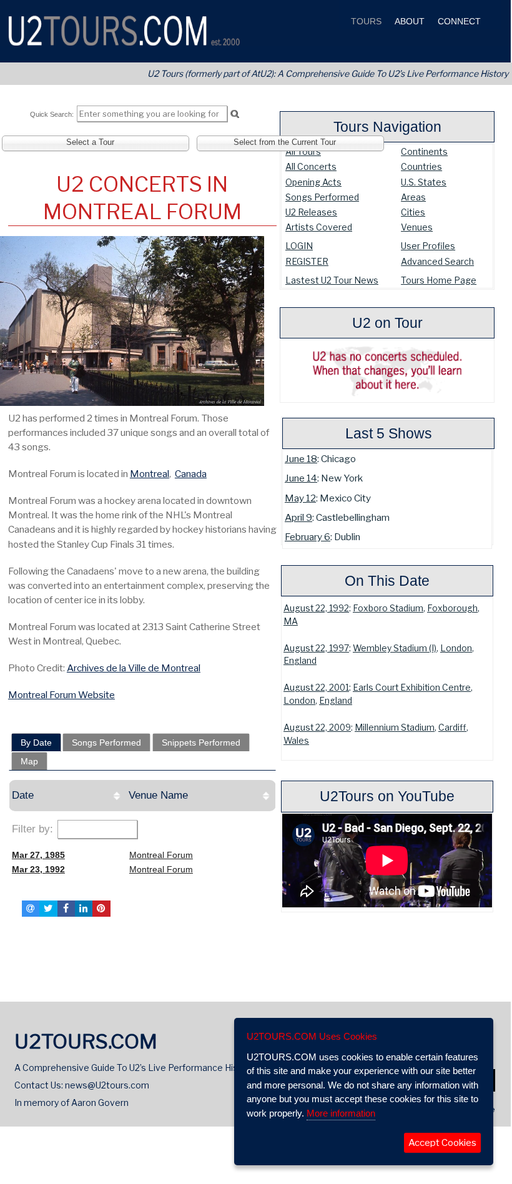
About (408, 21)
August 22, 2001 (316, 688)
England (300, 661)
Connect (458, 21)
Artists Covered (318, 227)
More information (341, 1113)
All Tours (303, 151)
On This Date (387, 581)
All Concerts (311, 166)
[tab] (36, 742)
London (456, 648)
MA (290, 621)
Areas (413, 197)
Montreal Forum (161, 855)
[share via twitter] (48, 908)
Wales (296, 741)
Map (29, 761)
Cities (413, 212)
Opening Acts (313, 182)
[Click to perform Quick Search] (234, 114)
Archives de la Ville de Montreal (133, 668)
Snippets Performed (201, 742)
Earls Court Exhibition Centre (412, 688)
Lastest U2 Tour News (331, 280)
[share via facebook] (66, 908)
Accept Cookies (442, 1142)
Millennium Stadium (395, 728)
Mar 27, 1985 (38, 855)
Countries (421, 166)
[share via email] (30, 908)
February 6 (307, 537)
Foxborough (452, 608)
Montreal (149, 474)
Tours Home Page (438, 280)
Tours (365, 21)
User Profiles (428, 245)
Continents (424, 151)
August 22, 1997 (316, 648)
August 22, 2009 (317, 728)
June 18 (301, 459)
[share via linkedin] (83, 908)
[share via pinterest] (101, 908)
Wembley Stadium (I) (394, 648)
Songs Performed (322, 197)
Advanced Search (437, 261)
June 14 (301, 478)
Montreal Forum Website (61, 695)
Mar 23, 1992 (38, 869)
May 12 (300, 498)
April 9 (298, 517)
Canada (191, 474)
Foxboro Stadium (388, 608)
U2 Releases (311, 212)
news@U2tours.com (107, 1085)
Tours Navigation (387, 127)
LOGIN (299, 245)
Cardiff (452, 728)
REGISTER (306, 261)
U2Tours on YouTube (387, 796)
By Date (36, 742)
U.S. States (423, 182)
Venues (417, 227)
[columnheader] (67, 795)
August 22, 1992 (316, 608)
